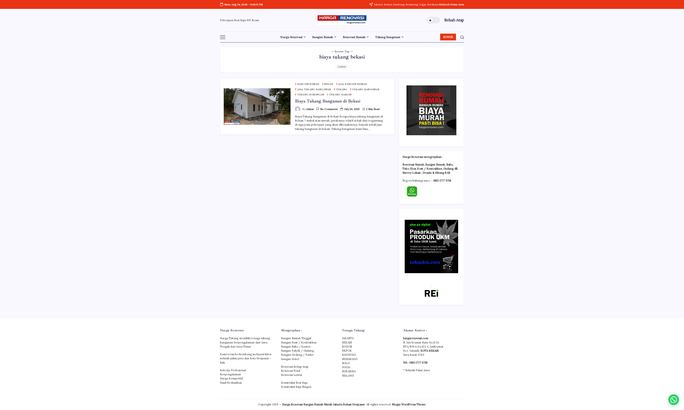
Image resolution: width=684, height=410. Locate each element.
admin (310, 109)
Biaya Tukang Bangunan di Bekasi (327, 101)
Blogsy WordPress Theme (409, 404)
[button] (433, 20)
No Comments (329, 109)
